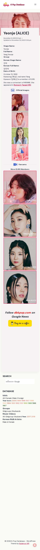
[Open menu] (35, 4)
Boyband (18, 416)
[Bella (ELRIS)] (20, 187)
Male (14, 398)
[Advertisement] (20, 349)
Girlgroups (7, 411)
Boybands (16, 411)
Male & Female (8, 422)
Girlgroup (9, 416)
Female (8, 398)
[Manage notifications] (35, 545)
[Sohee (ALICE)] (20, 254)
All (4, 398)
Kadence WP (24, 543)
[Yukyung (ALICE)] (20, 220)
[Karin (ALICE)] (20, 287)
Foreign (21, 398)
